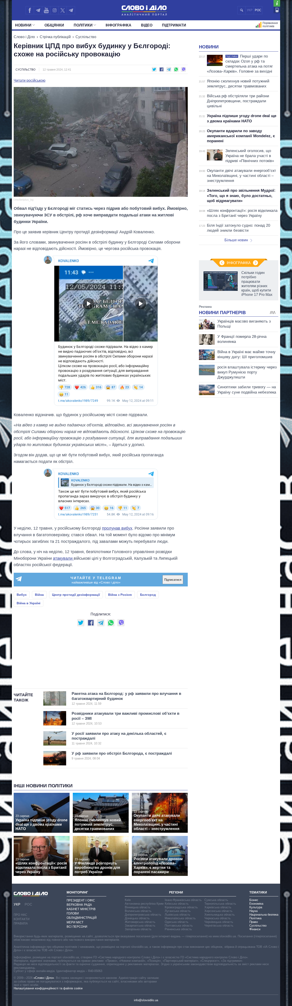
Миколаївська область (180, 918)
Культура (255, 907)
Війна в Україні (28, 603)
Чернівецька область (218, 922)
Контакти (21, 919)
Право (253, 922)
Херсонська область (218, 911)
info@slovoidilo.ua (146, 1000)
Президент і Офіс (81, 900)
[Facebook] (30, 10)
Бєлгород (148, 594)
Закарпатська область (140, 925)
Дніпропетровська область (143, 914)
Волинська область (138, 911)
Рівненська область (178, 929)
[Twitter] (62, 10)
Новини (23, 25)
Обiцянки (54, 25)
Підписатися (172, 579)
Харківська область (217, 907)
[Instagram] (54, 10)
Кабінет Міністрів (81, 909)
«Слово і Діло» (44, 978)
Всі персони (77, 926)
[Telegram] (38, 10)
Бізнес (253, 900)
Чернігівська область (218, 925)
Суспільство (86, 37)
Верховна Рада (79, 904)
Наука (253, 911)
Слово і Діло (24, 37)
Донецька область (137, 918)
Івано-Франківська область (183, 900)
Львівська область (177, 914)
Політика (255, 918)
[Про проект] (277, 3)
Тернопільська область (220, 903)
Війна (39, 594)
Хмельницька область (219, 914)
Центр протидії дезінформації (76, 594)
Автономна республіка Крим (144, 903)
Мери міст (75, 922)
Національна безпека (263, 914)
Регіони (176, 892)
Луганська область (178, 911)
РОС (258, 10)
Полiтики (83, 25)
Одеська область (176, 922)
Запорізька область (138, 929)
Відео (146, 25)
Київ (128, 900)
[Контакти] (277, 10)
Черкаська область (217, 918)
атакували (63, 558)
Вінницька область (137, 907)
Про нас (20, 915)
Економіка (256, 903)
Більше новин (236, 240)
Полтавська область (179, 925)
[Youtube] (46, 10)
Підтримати (174, 25)
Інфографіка (118, 25)
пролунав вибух (117, 528)
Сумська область (216, 900)
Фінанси (254, 929)
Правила (21, 923)
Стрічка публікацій (55, 37)
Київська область (177, 903)
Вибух (22, 594)
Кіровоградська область (181, 907)
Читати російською (29, 80)
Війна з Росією (120, 594)
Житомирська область (140, 922)
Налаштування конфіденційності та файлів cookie (48, 988)
